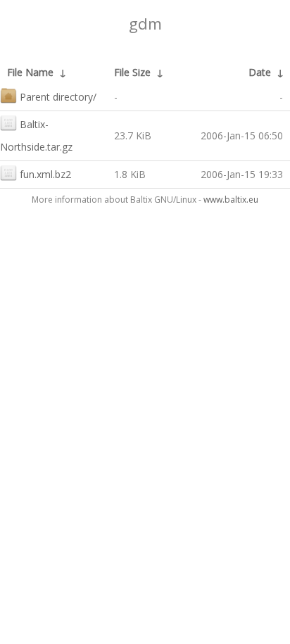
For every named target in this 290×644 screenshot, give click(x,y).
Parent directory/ (58, 96)
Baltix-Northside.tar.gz (36, 135)
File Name (30, 72)
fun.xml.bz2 (45, 174)
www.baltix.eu (230, 200)
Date (259, 72)
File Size (132, 72)
